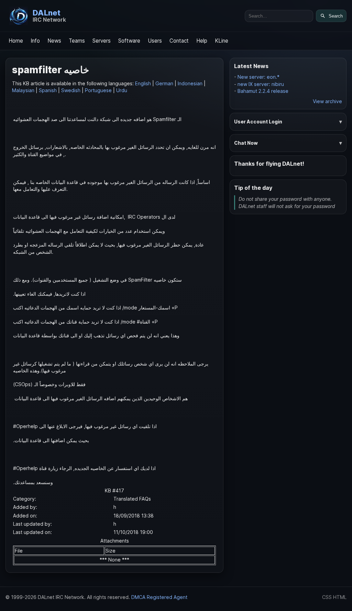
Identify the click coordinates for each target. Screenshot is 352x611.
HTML (339, 597)
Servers (101, 40)
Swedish (70, 90)
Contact (179, 40)
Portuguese (98, 90)
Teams (77, 40)
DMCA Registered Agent (159, 597)
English (143, 83)
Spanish (48, 90)
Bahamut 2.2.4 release (263, 91)
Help (201, 40)
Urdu (121, 90)
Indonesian (190, 83)
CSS (327, 597)
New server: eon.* (258, 77)
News (54, 40)
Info (35, 40)
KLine (221, 40)
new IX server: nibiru (261, 84)
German (164, 83)
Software (129, 40)
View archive (327, 101)
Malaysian (23, 90)
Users (155, 40)
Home (16, 40)
